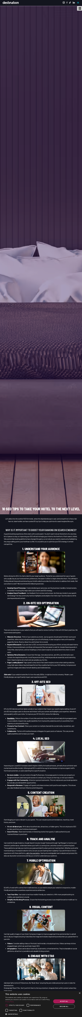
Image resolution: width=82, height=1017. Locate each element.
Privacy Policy (9, 1002)
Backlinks (11, 718)
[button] (28, 1014)
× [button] (79, 993)
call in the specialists (33, 853)
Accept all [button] (64, 1001)
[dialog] (41, 1004)
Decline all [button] (64, 1006)
